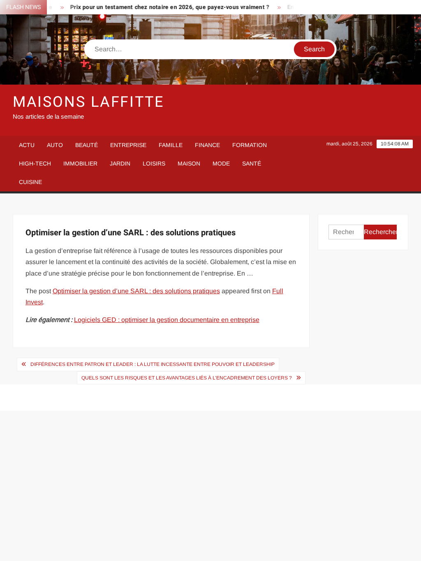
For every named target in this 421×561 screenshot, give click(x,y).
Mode (221, 163)
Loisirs (154, 163)
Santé (251, 163)
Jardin (120, 163)
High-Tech (35, 163)
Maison (189, 163)
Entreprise (128, 145)
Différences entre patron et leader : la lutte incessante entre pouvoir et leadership (152, 364)
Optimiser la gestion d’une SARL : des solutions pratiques (136, 290)
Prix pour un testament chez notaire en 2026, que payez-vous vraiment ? (163, 7)
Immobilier (80, 163)
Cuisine (30, 182)
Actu (27, 145)
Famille (171, 145)
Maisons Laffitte (88, 102)
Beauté (86, 145)
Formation (249, 145)
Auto (55, 145)
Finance (207, 145)
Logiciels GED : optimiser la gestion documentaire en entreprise (166, 319)
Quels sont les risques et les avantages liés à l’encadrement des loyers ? (186, 378)
